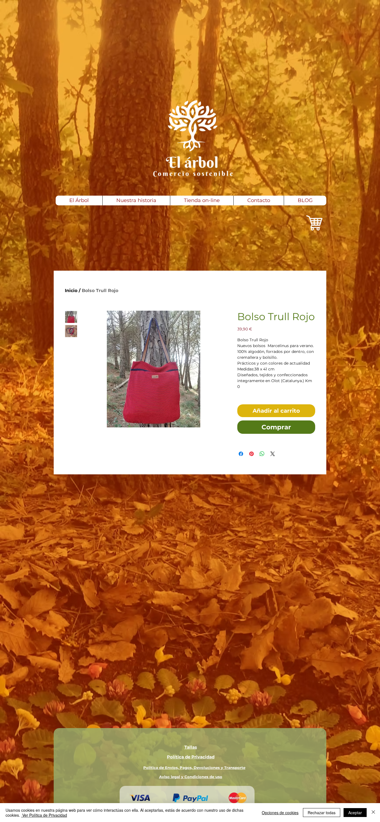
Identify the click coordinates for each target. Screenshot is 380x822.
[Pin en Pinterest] (251, 453)
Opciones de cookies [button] (280, 812)
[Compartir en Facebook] (241, 453)
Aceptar (355, 812)
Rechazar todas (321, 812)
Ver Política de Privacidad (44, 815)
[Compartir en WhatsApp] (262, 453)
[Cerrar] (373, 813)
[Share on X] (272, 453)
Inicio (71, 290)
